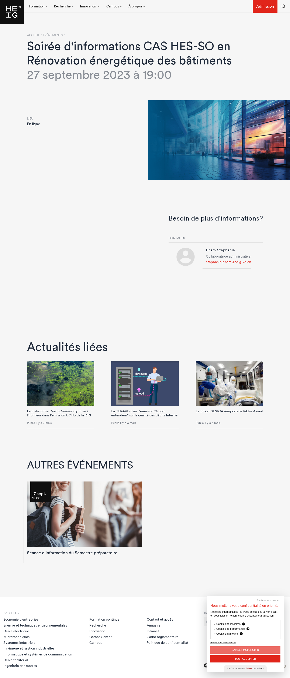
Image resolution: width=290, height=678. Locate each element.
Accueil (33, 35)
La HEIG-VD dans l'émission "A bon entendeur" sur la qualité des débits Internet (145, 413)
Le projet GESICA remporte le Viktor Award (229, 411)
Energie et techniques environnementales (35, 625)
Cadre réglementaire (163, 637)
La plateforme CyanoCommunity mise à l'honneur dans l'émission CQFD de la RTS (59, 413)
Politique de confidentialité (167, 642)
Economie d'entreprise (20, 619)
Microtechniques (16, 637)
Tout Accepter (245, 658)
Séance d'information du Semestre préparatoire (72, 553)
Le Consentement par (245, 668)
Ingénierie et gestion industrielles (28, 648)
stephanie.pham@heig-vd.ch (228, 262)
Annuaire (153, 625)
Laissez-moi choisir (245, 649)
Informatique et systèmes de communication (37, 654)
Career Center (100, 637)
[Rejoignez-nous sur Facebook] (206, 665)
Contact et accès (160, 619)
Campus (95, 642)
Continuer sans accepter (268, 600)
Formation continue (104, 619)
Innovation (97, 631)
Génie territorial (15, 660)
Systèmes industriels (19, 642)
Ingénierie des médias (20, 666)
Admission (265, 6)
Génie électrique (16, 631)
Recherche (97, 625)
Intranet (153, 631)
